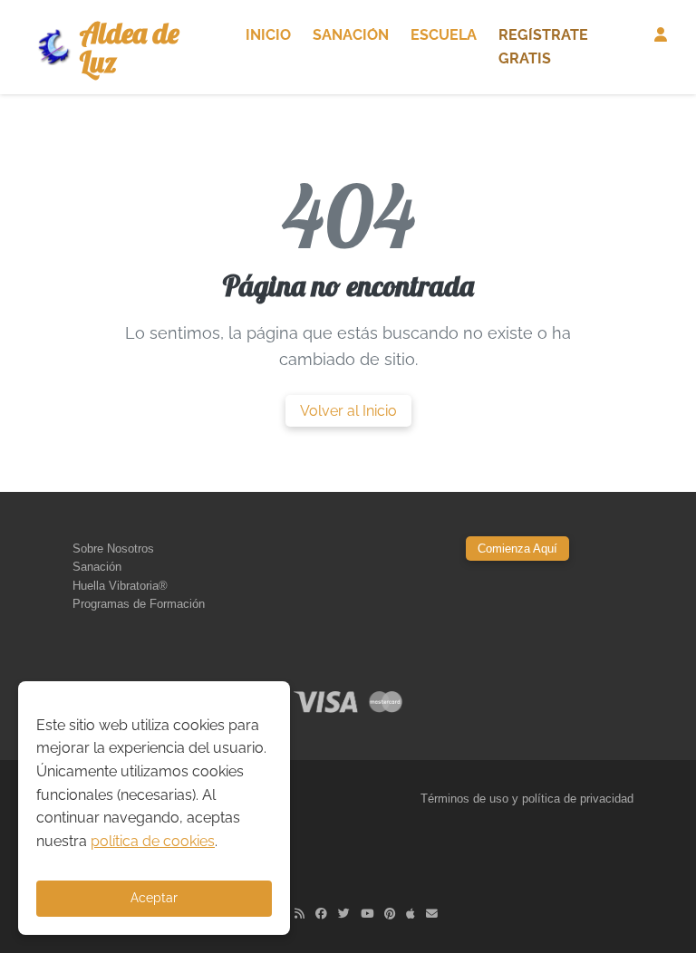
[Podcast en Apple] (410, 913)
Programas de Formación (138, 604)
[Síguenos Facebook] (321, 913)
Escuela (444, 34)
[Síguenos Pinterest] (389, 913)
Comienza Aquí (517, 548)
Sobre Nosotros (113, 548)
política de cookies (153, 841)
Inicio (268, 34)
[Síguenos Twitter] (344, 913)
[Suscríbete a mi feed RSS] (299, 913)
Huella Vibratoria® (120, 585)
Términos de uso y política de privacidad (526, 798)
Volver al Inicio (348, 410)
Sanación (351, 34)
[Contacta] (432, 913)
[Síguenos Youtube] (367, 913)
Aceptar (154, 897)
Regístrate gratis (543, 46)
